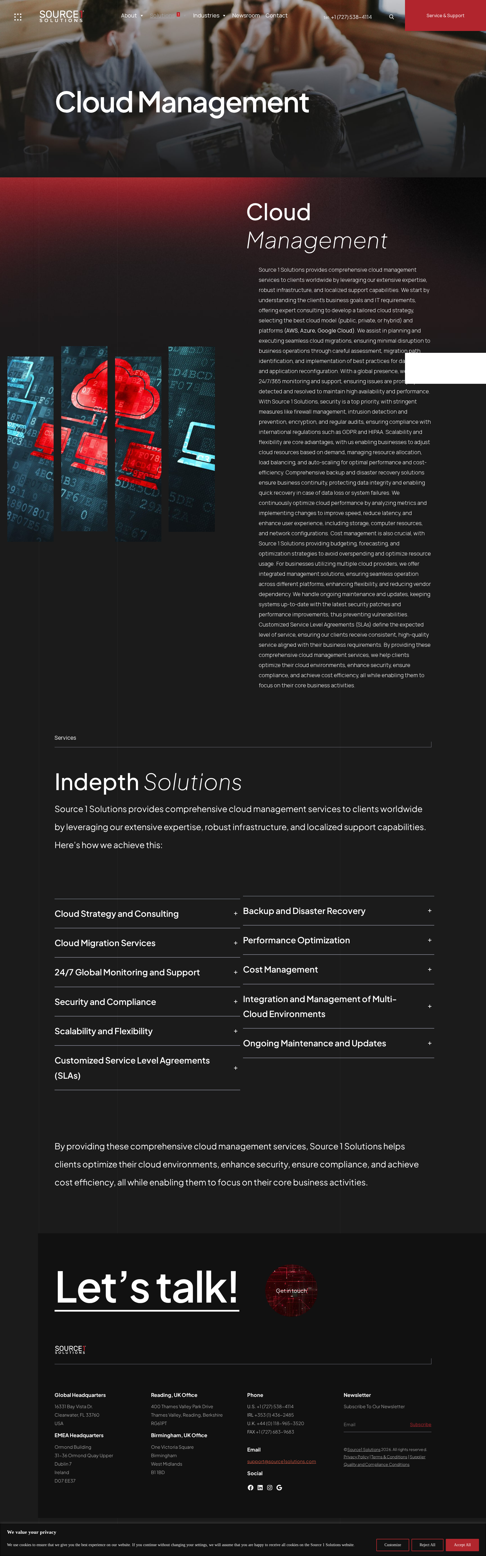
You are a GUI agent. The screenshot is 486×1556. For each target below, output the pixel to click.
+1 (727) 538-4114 (351, 17)
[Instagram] (269, 1489)
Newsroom (246, 15)
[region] (243, 1540)
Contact (277, 15)
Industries (206, 15)
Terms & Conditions (389, 1456)
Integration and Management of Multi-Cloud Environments (320, 1006)
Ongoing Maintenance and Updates (314, 1043)
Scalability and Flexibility (104, 1031)
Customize (392, 1545)
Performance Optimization (296, 940)
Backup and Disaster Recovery (304, 910)
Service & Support (445, 15)
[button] (147, 913)
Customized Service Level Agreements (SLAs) (132, 1067)
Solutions (164, 15)
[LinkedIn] (260, 1489)
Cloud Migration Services (105, 942)
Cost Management (280, 969)
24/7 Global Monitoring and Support (127, 972)
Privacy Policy (356, 1456)
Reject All (427, 1545)
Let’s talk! (147, 1286)
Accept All (462, 1545)
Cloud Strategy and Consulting (117, 913)
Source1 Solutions (364, 1449)
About (129, 15)
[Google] (279, 1489)
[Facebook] (250, 1489)
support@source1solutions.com (281, 1461)
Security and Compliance (105, 1001)
